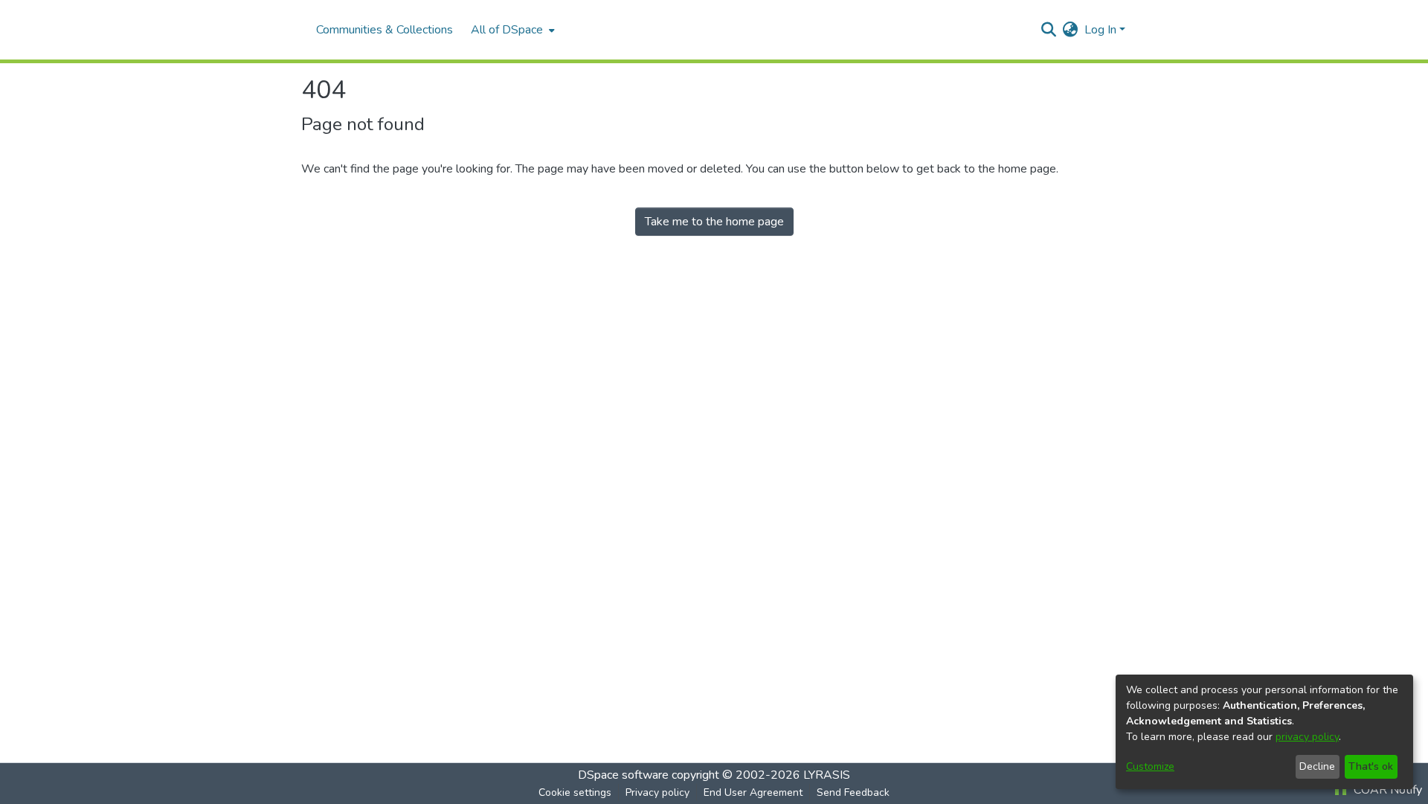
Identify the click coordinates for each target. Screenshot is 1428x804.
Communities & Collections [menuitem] (384, 30)
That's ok (1370, 766)
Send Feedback (853, 792)
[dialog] (1264, 732)
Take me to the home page (714, 221)
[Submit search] (1049, 30)
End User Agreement (753, 792)
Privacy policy (657, 792)
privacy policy (1307, 737)
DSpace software (623, 775)
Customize (1150, 766)
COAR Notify (1386, 790)
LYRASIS (826, 775)
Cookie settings (574, 792)
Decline (1317, 766)
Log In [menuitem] (1100, 30)
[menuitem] (511, 30)
